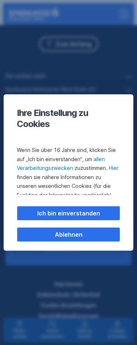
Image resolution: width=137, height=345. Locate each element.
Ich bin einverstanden (68, 213)
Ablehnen (69, 234)
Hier (114, 168)
